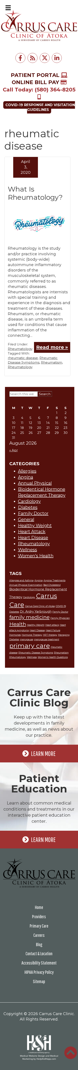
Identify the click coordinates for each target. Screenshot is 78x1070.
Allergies (27, 471)
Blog (39, 944)
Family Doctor (33, 513)
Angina (25, 477)
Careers (39, 935)
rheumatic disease (23, 358)
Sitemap (39, 981)
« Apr (13, 450)
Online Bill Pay (36, 82)
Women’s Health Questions (53, 657)
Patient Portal (36, 75)
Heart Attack (32, 531)
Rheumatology (20, 349)
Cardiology (29, 501)
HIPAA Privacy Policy (39, 972)
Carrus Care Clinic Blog (39, 697)
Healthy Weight (35, 525)
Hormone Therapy (32, 635)
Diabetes (27, 507)
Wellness (27, 549)
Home (39, 907)
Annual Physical (35, 483)
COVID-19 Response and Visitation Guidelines (40, 107)
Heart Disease (33, 537)
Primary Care (39, 925)
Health (17, 624)
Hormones (15, 635)
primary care (29, 645)
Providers (39, 916)
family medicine (29, 617)
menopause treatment (46, 639)
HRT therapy (50, 635)
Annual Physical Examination (25, 585)
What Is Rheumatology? (35, 193)
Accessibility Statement (39, 962)
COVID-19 (61, 606)
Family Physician (60, 618)
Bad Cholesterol (52, 585)
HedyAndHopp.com (46, 1058)
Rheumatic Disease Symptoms (35, 652)
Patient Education (39, 783)
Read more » (52, 347)
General (26, 519)
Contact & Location (39, 953)
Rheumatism (51, 362)
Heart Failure (53, 630)
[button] (8, 7)
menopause (26, 639)
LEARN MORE (43, 753)
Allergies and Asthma (21, 580)
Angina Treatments (54, 580)
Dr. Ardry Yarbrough (36, 611)
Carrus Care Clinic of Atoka (40, 606)
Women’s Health (36, 555)
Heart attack (52, 625)
